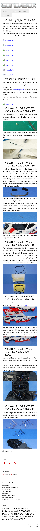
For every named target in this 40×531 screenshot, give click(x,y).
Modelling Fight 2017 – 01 (20, 78)
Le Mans (22, 511)
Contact (6, 15)
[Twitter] (10, 463)
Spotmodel (5, 485)
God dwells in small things (10, 487)
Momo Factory (6, 491)
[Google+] (15, 463)
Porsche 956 (19, 516)
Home (5, 11)
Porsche (29, 513)
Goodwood (14, 511)
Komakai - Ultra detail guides (11, 483)
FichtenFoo (5, 493)
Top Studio (24, 305)
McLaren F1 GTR (10, 514)
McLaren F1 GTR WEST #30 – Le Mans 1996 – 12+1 (19, 351)
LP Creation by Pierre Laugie (11, 500)
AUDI (4, 509)
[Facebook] (4, 463)
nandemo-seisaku (7, 498)
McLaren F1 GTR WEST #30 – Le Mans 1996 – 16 (20, 164)
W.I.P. (13, 11)
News (20, 514)
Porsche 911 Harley (8, 516)
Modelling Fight (18, 89)
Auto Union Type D (25, 509)
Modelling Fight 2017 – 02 (20, 20)
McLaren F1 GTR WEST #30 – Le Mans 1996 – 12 (20, 408)
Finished (6, 511)
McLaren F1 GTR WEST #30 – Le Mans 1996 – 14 (20, 298)
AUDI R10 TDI (13, 509)
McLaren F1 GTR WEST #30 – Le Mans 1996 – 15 (20, 243)
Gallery (22, 11)
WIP (22, 519)
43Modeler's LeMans (8, 495)
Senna (16, 519)
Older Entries (8, 451)
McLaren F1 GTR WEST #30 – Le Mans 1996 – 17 (20, 110)
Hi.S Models (6, 489)
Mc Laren (32, 511)
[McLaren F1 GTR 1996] (20, 130)
